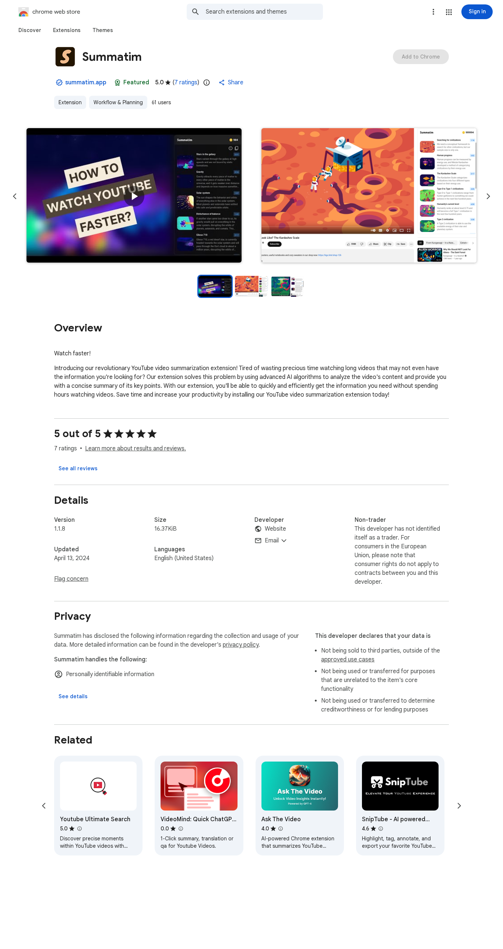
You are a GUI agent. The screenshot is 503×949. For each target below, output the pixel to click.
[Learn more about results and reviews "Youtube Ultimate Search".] (79, 828)
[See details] (73, 696)
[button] (449, 12)
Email (272, 540)
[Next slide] (488, 196)
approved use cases (347, 659)
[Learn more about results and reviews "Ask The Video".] (280, 828)
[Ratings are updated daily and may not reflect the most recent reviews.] (206, 82)
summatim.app (85, 82)
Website (275, 529)
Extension (70, 102)
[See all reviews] (78, 468)
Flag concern (71, 579)
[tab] (30, 30)
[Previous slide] (14, 196)
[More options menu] (433, 11)
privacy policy (240, 645)
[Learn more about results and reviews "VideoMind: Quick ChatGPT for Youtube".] (180, 828)
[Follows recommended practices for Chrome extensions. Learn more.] (117, 82)
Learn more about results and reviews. (135, 448)
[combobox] (264, 11)
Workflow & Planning (118, 102)
